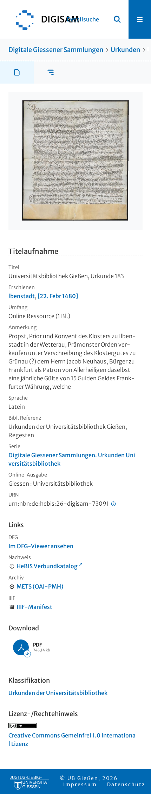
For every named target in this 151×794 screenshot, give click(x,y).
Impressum (80, 784)
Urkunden (125, 50)
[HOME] (44, 19)
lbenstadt (21, 296)
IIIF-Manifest (34, 606)
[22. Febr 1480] (58, 296)
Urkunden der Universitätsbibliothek (57, 692)
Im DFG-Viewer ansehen (40, 546)
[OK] (117, 19)
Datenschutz (126, 784)
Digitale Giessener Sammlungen (55, 50)
